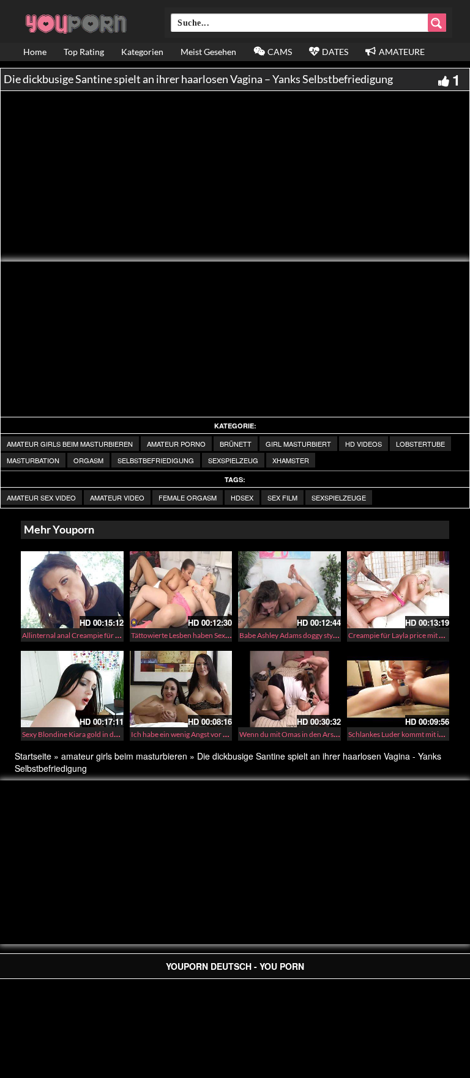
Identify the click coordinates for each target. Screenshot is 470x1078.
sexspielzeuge (338, 497)
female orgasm (188, 497)
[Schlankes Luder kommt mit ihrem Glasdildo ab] (398, 689)
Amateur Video (117, 497)
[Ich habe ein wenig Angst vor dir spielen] (181, 689)
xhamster (290, 460)
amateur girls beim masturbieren (70, 444)
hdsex (242, 497)
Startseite (33, 756)
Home (35, 51)
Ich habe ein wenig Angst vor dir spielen (193, 734)
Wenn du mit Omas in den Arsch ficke (298, 734)
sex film (282, 497)
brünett (236, 444)
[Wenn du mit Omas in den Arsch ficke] (289, 689)
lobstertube (420, 444)
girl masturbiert (298, 444)
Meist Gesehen (208, 51)
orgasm (88, 460)
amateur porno (176, 444)
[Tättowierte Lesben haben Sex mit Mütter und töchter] (181, 589)
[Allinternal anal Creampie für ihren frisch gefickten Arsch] (72, 589)
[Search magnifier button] (437, 22)
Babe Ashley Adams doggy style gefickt (300, 635)
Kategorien (142, 51)
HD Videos (363, 444)
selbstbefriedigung (156, 460)
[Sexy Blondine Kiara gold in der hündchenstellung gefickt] (72, 689)
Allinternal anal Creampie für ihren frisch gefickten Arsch (112, 635)
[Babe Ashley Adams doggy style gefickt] (289, 589)
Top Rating (84, 51)
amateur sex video (41, 497)
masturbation (33, 460)
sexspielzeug (233, 460)
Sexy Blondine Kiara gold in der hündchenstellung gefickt (112, 734)
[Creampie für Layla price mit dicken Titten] (398, 589)
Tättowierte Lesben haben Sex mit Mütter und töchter (215, 635)
